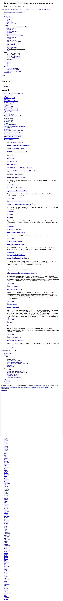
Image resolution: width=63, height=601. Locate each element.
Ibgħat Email (4, 390)
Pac (51, 387)
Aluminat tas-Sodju (12, 47)
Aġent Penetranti (8, 118)
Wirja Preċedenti (11, 59)
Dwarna (6, 355)
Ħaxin (8, 50)
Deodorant (6, 129)
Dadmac (24, 387)
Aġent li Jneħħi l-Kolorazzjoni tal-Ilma (17, 26)
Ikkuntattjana (7, 72)
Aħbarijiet (6, 66)
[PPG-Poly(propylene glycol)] (14, 241)
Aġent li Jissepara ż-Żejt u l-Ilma (12, 133)
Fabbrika (9, 18)
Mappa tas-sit (45, 385)
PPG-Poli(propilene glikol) (14, 43)
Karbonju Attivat (8, 139)
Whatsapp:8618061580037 (14, 377)
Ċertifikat (9, 20)
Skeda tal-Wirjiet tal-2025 (13, 55)
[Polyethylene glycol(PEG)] (13, 286)
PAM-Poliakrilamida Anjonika (17, 152)
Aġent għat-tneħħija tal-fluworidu (16, 49)
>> (10, 350)
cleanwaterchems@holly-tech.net (15, 371)
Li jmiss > (7, 350)
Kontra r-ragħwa (11, 37)
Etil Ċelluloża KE (11, 40)
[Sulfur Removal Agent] (16, 255)
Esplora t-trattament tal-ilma (14, 71)
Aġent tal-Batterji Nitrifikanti (17, 177)
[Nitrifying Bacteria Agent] (15, 174)
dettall (12, 184)
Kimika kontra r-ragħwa (33, 387)
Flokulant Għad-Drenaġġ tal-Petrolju (13, 135)
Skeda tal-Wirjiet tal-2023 (13, 58)
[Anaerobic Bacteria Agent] (15, 187)
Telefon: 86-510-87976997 (28, 9)
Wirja (5, 52)
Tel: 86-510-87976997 (13, 374)
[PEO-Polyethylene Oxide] (14, 229)
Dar (5, 15)
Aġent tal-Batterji (8, 121)
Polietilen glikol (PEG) (14, 289)
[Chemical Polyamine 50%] (14, 337)
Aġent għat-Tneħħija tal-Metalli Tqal (13, 130)
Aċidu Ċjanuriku (8, 120)
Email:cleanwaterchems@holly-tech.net (11, 9)
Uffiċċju (9, 19)
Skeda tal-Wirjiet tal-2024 (13, 56)
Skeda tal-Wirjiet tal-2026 (13, 53)
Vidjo (5, 61)
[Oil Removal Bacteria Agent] (18, 201)
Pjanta (8, 62)
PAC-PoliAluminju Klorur (14, 34)
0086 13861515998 (12, 375)
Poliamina (9, 32)
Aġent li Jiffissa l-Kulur (10, 124)
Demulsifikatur (8, 127)
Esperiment (10, 22)
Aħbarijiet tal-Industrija (13, 69)
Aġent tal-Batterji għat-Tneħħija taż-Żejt (21, 204)
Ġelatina (9, 38)
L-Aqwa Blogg (54, 385)
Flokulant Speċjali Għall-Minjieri (12, 136)
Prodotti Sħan (37, 385)
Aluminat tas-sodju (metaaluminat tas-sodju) (22, 273)
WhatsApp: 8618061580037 (42, 9)
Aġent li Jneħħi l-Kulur (7, 387)
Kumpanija (7, 16)
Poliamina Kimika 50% (15, 340)
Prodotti (6, 25)
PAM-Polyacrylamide (12, 31)
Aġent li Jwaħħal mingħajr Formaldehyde (14, 126)
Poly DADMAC (11, 28)
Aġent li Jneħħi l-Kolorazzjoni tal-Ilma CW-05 (22, 171)
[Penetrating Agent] (12, 304)
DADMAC (10, 29)
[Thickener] (9, 322)
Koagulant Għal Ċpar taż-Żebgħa (12, 132)
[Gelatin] (10, 214)
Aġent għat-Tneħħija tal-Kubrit (18, 258)
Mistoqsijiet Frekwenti (13, 23)
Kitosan (9, 46)
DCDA (6, 123)
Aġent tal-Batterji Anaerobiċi (17, 191)
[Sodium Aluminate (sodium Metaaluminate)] (19, 269)
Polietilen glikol (11, 44)
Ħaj (8, 65)
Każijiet (9, 63)
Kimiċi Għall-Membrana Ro (11, 138)
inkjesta (9, 184)
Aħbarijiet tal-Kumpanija (13, 68)
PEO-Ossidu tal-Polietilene (14, 41)
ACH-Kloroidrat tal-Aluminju (15, 35)
